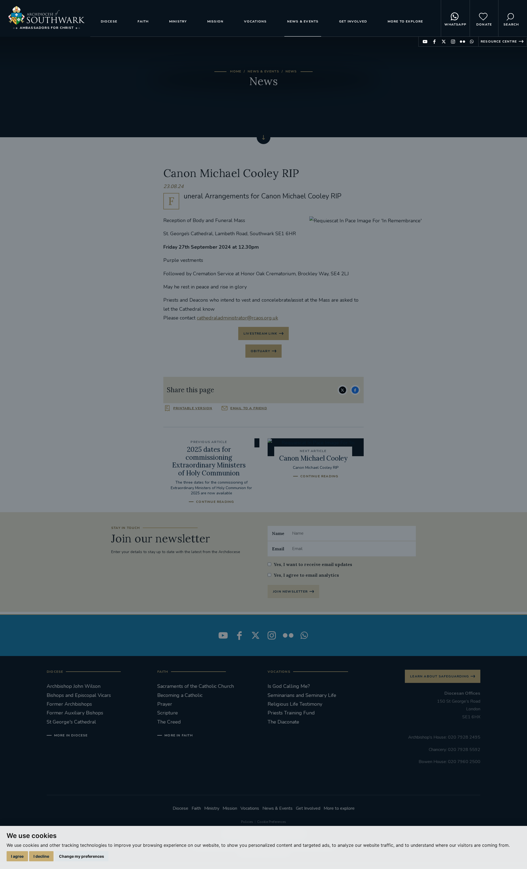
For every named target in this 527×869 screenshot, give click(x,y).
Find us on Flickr (462, 41)
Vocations (255, 21)
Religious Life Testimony (295, 704)
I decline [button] (41, 856)
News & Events (303, 21)
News (291, 71)
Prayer (164, 704)
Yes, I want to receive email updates (313, 564)
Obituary (260, 351)
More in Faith (178, 735)
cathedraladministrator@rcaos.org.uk (237, 318)
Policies (247, 822)
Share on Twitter (342, 390)
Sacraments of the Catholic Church (195, 686)
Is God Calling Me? (289, 686)
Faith (143, 21)
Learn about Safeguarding (439, 676)
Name (278, 533)
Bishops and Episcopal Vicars (79, 695)
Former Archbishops (69, 704)
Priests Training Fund (291, 713)
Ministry (178, 21)
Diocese (109, 21)
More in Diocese (71, 735)
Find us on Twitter (443, 41)
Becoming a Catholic (180, 695)
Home (235, 71)
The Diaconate (283, 722)
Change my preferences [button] (81, 856)
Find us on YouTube (425, 41)
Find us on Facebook (434, 41)
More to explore (405, 21)
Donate (484, 24)
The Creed (169, 722)
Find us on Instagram (453, 41)
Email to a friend (248, 408)
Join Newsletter (290, 591)
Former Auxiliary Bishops (75, 713)
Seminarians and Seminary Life (302, 695)
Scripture (167, 713)
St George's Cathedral (71, 722)
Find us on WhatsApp (471, 41)
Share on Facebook (355, 390)
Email (278, 548)
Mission (215, 21)
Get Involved (353, 21)
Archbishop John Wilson (73, 686)
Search (511, 24)
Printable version (192, 408)
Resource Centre (499, 41)
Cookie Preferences (271, 822)
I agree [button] (17, 856)
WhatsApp (455, 24)
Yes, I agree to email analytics (306, 575)
